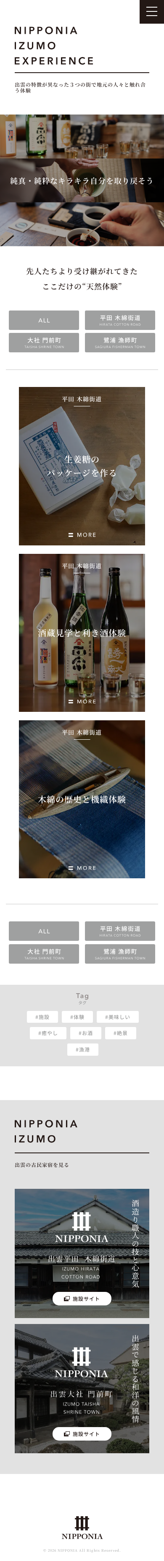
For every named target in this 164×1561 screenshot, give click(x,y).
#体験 (77, 1016)
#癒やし (48, 1032)
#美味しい (117, 1016)
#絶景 (121, 1032)
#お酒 (86, 1032)
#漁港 (83, 1049)
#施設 (42, 1016)
